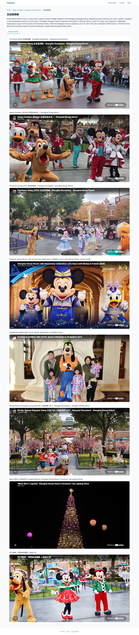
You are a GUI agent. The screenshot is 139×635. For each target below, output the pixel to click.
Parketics (11, 3)
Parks (8, 10)
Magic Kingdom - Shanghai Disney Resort (27, 10)
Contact (121, 3)
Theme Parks (112, 3)
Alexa (129, 3)
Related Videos (13, 32)
